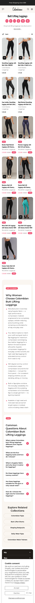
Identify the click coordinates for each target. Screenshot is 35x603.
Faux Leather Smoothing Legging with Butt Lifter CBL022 (8, 103)
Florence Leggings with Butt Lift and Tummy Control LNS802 (24, 146)
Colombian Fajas (17, 516)
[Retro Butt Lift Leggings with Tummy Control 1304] (9, 208)
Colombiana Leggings (6, 69)
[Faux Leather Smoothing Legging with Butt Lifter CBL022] (9, 88)
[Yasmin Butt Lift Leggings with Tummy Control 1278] (25, 168)
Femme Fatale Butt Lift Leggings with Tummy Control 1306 (8, 267)
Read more (17, 29)
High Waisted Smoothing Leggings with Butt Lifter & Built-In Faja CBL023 (25, 103)
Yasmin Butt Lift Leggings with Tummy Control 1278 (24, 186)
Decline (17, 593)
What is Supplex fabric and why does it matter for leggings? (14, 465)
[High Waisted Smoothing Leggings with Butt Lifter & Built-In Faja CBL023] (25, 88)
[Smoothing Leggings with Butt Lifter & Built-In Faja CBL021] (25, 49)
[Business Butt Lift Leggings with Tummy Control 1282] (9, 168)
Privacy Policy (19, 583)
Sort (6, 34)
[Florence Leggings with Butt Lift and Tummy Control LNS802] (25, 127)
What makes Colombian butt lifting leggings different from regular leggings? (15, 443)
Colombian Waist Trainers (17, 540)
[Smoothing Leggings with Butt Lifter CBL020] (9, 49)
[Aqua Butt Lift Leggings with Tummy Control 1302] (25, 208)
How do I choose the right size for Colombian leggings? (15, 494)
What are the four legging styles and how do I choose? (15, 455)
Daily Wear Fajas (17, 534)
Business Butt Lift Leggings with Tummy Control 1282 (8, 186)
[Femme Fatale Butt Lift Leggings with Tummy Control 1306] (9, 248)
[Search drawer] (28, 9)
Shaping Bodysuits (17, 528)
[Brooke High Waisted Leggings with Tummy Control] (9, 127)
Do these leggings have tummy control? (15, 474)
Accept (16, 588)
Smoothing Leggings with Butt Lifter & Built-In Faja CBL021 (25, 64)
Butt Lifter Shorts (17, 522)
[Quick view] (4, 58)
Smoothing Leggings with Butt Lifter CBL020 (9, 64)
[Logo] (17, 9)
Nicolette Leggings (8, 149)
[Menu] (3, 9)
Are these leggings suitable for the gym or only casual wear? (14, 483)
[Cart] (32, 9)
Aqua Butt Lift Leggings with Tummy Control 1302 (25, 226)
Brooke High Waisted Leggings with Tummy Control (8, 146)
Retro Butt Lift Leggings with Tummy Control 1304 (9, 226)
